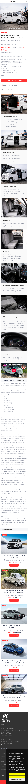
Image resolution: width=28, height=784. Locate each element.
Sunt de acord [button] (17, 774)
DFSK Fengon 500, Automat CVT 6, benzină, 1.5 (14, 556)
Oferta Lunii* (17, 47)
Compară (5, 76)
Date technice (20, 380)
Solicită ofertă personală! (15, 80)
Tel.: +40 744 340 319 (6, 743)
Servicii (2, 759)
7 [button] (18, 28)
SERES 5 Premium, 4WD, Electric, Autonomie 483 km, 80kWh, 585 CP (14, 697)
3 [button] (11, 28)
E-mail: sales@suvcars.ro (7, 736)
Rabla (2, 762)
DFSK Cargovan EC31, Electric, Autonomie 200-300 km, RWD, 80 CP (14, 591)
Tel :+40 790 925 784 (6, 734)
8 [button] (19, 28)
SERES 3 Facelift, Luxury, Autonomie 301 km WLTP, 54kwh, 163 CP (14, 662)
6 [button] (16, 28)
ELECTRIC (4, 32)
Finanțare (3, 765)
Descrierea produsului (9, 380)
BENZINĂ (5, 535)
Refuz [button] (17, 776)
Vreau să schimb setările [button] (16, 779)
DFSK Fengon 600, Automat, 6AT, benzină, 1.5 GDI (14, 627)
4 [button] (13, 28)
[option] (14, 16)
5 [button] (14, 28)
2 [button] (9, 28)
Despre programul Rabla (10, 85)
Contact (3, 756)
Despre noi (4, 754)
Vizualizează (15, 565)
